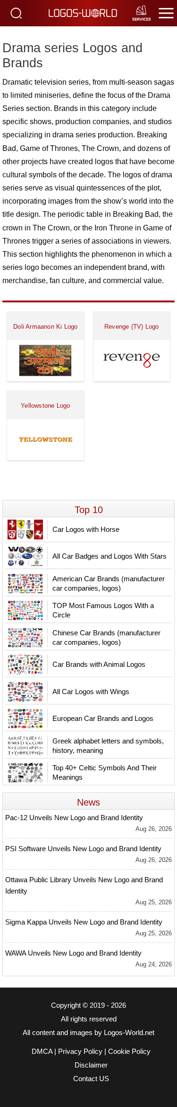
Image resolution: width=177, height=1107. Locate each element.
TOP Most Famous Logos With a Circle (103, 610)
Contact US (91, 1079)
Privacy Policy (80, 1051)
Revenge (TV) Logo (131, 326)
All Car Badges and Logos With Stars (109, 556)
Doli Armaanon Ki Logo (45, 326)
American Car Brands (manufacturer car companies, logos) (108, 583)
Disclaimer (91, 1065)
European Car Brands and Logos (102, 718)
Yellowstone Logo (45, 405)
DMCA (42, 1051)
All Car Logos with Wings (90, 692)
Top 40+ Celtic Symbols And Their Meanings (104, 772)
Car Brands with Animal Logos (98, 664)
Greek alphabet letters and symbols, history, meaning (108, 745)
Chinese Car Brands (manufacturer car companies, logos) (106, 637)
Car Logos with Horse (85, 529)
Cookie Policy (129, 1051)
